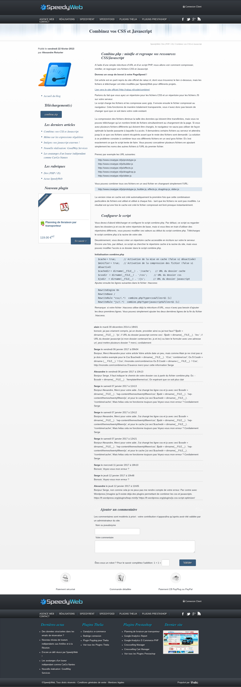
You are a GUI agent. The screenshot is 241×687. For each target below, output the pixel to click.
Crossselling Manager (134, 645)
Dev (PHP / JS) (167, 44)
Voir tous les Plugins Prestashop (139, 654)
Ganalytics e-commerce (94, 631)
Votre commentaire (104, 537)
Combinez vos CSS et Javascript (61, 131)
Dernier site (173, 624)
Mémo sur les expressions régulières (63, 137)
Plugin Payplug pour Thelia (96, 640)
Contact (45, 22)
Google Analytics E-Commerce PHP (141, 640)
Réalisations (67, 19)
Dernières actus (52, 624)
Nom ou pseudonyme (106, 525)
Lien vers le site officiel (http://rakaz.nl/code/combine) (122, 89)
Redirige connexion (92, 636)
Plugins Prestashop (154, 19)
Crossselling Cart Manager (136, 649)
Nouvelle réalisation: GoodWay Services (66, 148)
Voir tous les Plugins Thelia (96, 645)
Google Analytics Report (135, 636)
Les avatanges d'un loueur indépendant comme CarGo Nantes (65, 155)
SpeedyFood (107, 19)
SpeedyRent (87, 19)
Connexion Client (193, 7)
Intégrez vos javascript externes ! (62, 142)
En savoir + (81, 241)
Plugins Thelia (128, 19)
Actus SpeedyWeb (53, 178)
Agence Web (47, 19)
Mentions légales (116, 682)
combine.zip (51, 114)
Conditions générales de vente (92, 682)
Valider (187, 562)
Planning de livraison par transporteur (60, 224)
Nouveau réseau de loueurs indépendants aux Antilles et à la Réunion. (57, 644)
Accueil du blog (52, 96)
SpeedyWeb (155, 44)
